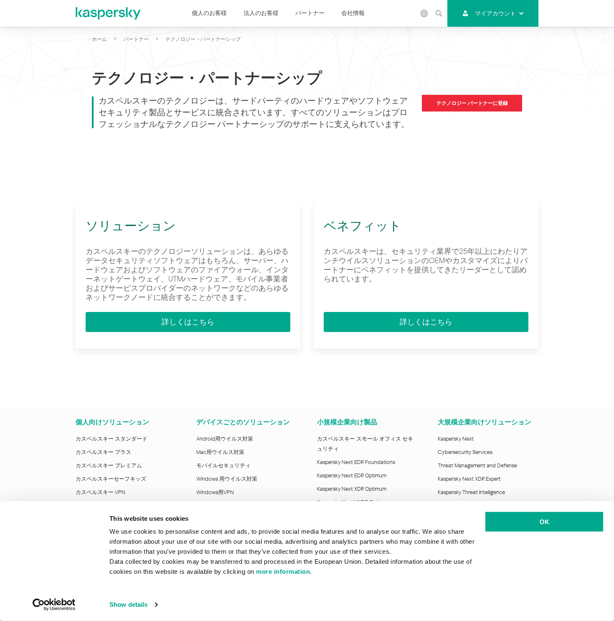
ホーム (99, 39)
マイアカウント (495, 13)
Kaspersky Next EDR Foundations (356, 462)
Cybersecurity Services (465, 452)
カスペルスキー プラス (103, 452)
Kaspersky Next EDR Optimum (351, 475)
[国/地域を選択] (424, 13)
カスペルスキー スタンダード (111, 439)
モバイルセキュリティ (223, 465)
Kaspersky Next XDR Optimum (351, 489)
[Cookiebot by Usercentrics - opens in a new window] (54, 604)
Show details (128, 604)
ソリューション (131, 225)
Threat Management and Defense (477, 465)
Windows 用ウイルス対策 (226, 479)
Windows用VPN (215, 492)
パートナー (310, 13)
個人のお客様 (209, 13)
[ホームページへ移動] (109, 13)
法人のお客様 (261, 13)
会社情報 (353, 13)
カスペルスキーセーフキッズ (111, 479)
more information (283, 571)
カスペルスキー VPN (100, 492)
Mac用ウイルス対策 (220, 452)
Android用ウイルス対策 (224, 439)
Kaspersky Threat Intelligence (471, 492)
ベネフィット (362, 225)
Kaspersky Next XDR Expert (469, 479)
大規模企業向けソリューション (484, 422)
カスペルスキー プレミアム (109, 465)
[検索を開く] (439, 13)
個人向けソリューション (112, 422)
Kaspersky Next (456, 439)
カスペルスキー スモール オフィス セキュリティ (365, 444)
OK (544, 521)
